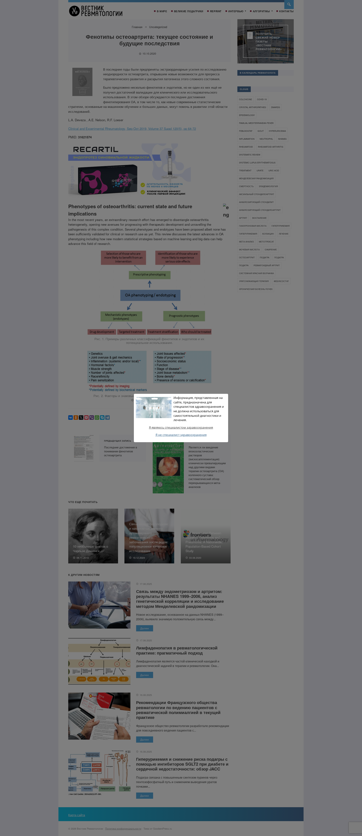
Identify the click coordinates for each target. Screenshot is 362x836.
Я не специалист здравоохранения (181, 435)
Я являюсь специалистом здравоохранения (181, 427)
